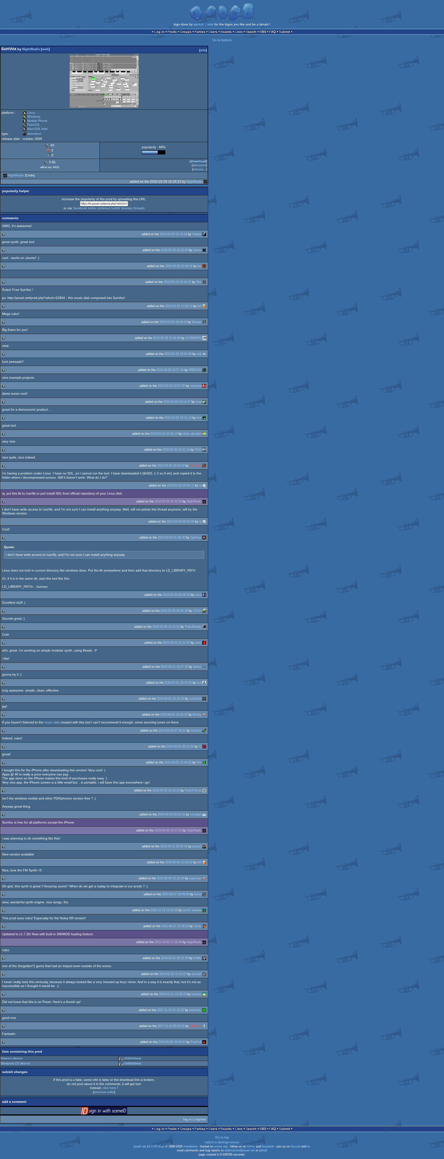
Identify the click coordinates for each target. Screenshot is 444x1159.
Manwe (196, 322)
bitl (199, 306)
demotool (32, 133)
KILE (198, 449)
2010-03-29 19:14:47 (177, 401)
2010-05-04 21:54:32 (178, 862)
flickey (197, 714)
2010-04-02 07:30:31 (172, 730)
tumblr (115, 208)
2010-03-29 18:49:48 (166, 338)
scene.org (220, 1146)
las (199, 266)
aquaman (195, 878)
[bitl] (204, 306)
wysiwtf (196, 974)
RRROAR (195, 370)
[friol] (204, 417)
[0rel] (204, 762)
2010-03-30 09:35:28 (174, 610)
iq (200, 485)
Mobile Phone (35, 121)
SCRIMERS (193, 338)
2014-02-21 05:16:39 (174, 958)
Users (212, 32)
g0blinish (195, 1026)
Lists (239, 32)
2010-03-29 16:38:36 (178, 266)
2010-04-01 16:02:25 (174, 714)
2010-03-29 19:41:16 (176, 449)
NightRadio (31, 49)
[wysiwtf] (204, 974)
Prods (172, 32)
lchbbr (197, 958)
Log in (159, 32)
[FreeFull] (204, 1042)
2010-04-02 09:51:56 (180, 746)
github (263, 1150)
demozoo (199, 165)
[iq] (204, 485)
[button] (204, 666)
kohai (197, 894)
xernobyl (195, 814)
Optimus (195, 537)
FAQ (272, 32)
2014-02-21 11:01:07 (172, 974)
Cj (200, 746)
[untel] (204, 642)
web (45, 49)
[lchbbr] (204, 958)
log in (187, 1119)
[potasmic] (204, 1010)
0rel (199, 762)
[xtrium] (204, 250)
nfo (203, 50)
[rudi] (204, 354)
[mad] (204, 401)
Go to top (222, 1137)
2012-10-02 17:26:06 (168, 942)
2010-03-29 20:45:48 (180, 521)
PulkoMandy (193, 626)
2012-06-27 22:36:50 (175, 926)
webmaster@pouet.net (240, 1150)
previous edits (104, 1092)
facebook (80, 208)
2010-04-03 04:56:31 (171, 814)
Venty (197, 926)
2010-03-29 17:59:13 (178, 306)
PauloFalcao (193, 790)
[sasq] (204, 594)
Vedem (196, 234)
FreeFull (196, 1042)
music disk (51, 722)
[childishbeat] (121, 1058)
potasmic (195, 1010)
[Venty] (204, 926)
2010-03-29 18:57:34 (170, 370)
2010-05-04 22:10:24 (170, 878)
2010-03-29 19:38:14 (164, 433)
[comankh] (204, 698)
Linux (29, 112)
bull (199, 682)
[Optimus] (204, 537)
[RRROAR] (204, 370)
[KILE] (204, 449)
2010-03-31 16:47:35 (174, 666)
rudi (199, 354)
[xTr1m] (204, 610)
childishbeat (132, 1058)
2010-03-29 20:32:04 (168, 501)
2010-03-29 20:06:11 (180, 485)
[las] (204, 266)
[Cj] (204, 746)
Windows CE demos (15, 1063)
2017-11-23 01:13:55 (170, 1010)
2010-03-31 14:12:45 (176, 642)
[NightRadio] (5, 175)
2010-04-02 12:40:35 (177, 762)
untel (198, 642)
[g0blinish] (204, 1026)
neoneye (195, 385)
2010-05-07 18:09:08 (175, 894)
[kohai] (204, 894)
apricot (199, 24)
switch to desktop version (222, 1142)
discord (295, 1146)
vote (210, 24)
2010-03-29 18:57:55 (171, 385)
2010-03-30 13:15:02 (166, 626)
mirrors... (199, 169)
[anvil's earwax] (204, 910)
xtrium (197, 250)
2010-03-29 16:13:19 (173, 234)
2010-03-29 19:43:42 (171, 465)
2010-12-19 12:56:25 (164, 910)
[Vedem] (204, 234)
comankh (195, 698)
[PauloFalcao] (204, 790)
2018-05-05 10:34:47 (171, 1042)
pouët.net (140, 1146)
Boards (226, 32)
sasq (198, 594)
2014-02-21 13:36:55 (172, 994)
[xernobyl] (204, 814)
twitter (92, 208)
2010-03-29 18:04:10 (173, 322)
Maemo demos (12, 1058)
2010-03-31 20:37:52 (178, 682)
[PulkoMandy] (204, 626)
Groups (185, 32)
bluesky (127, 208)
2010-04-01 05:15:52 (170, 698)
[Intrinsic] (204, 730)
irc (308, 1146)
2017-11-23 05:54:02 (171, 1026)
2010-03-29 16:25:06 (174, 250)
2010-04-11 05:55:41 (173, 846)
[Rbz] (204, 282)
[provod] (204, 846)
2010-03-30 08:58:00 (176, 594)
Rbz (198, 282)
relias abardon (192, 433)
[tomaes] (204, 994)
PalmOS (31, 124)
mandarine (190, 1146)
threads (139, 208)
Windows (31, 116)
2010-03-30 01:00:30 (171, 537)
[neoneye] (204, 385)
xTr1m (197, 610)
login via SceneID (111, 1111)
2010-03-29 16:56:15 (177, 282)
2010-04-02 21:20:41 (166, 790)
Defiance (195, 465)
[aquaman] (204, 878)
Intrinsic (196, 730)
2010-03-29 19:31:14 (177, 417)
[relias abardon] (204, 433)
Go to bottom (222, 40)
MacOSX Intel (35, 129)
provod (196, 846)
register (200, 1119)
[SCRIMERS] (204, 338)
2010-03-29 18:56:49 (177, 354)
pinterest (104, 208)
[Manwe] (204, 322)
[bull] (204, 682)
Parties (199, 32)
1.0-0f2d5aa (156, 1146)
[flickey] (204, 714)
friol (199, 417)
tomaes (196, 994)
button (197, 666)
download (198, 161)
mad (198, 401)
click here (109, 1088)
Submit (284, 32)
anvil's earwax (192, 910)
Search (251, 32)
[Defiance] (204, 465)
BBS (262, 32)
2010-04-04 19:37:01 (168, 830)
